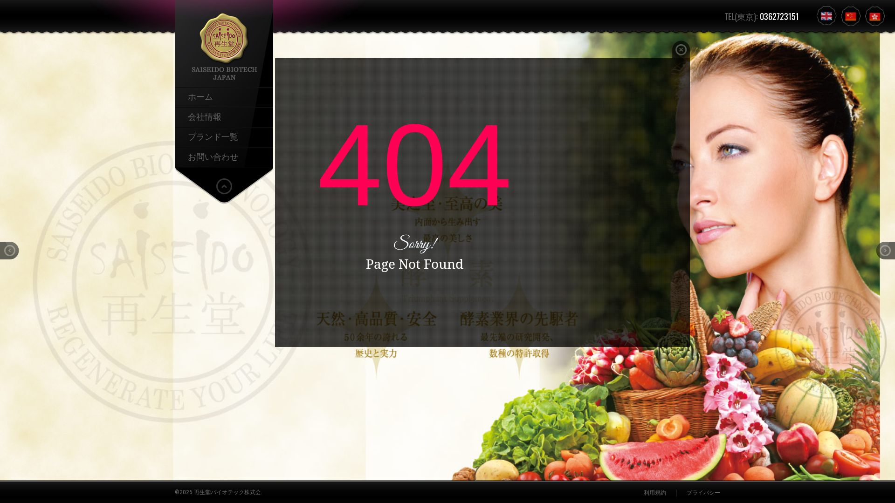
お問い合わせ (213, 156)
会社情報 (204, 116)
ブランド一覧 (213, 136)
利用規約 (655, 492)
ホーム (200, 96)
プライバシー (703, 492)
